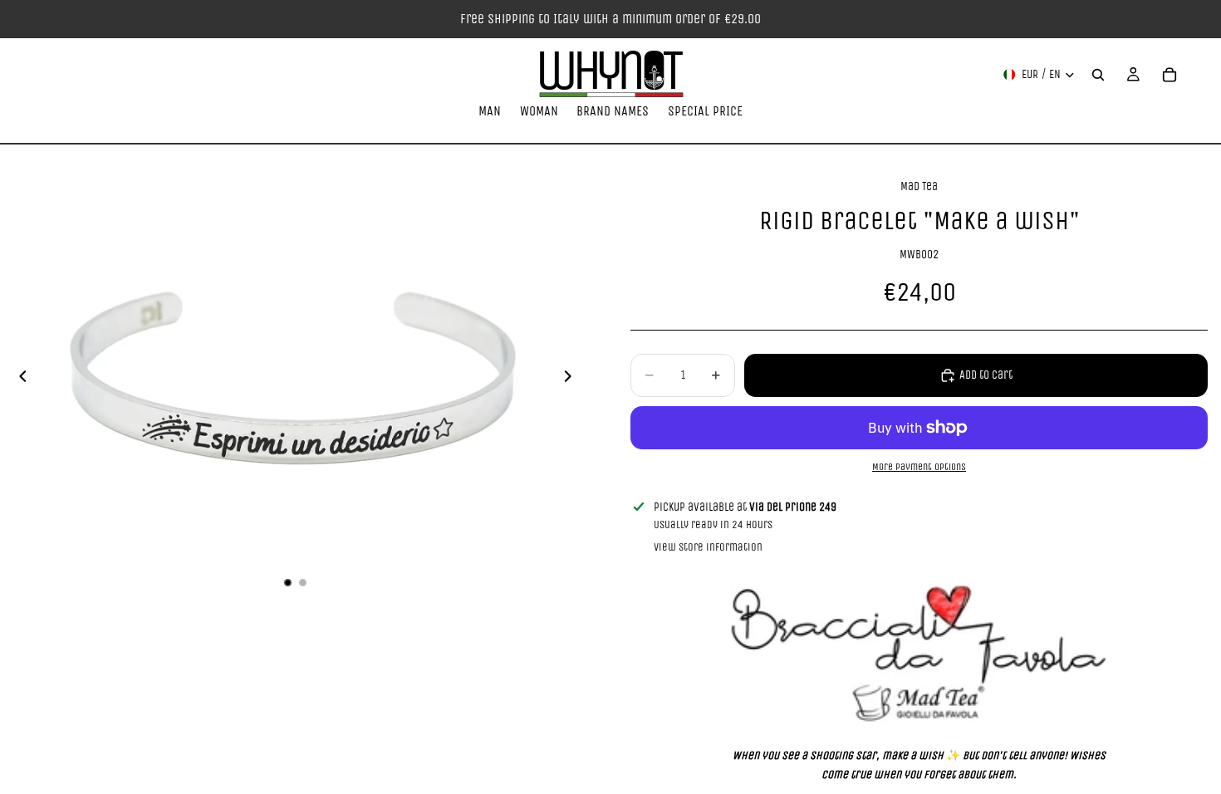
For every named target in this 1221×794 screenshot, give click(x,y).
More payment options (919, 467)
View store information (708, 547)
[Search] (1098, 74)
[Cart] (1169, 74)
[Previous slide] (18, 379)
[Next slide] (572, 379)
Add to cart (986, 375)
